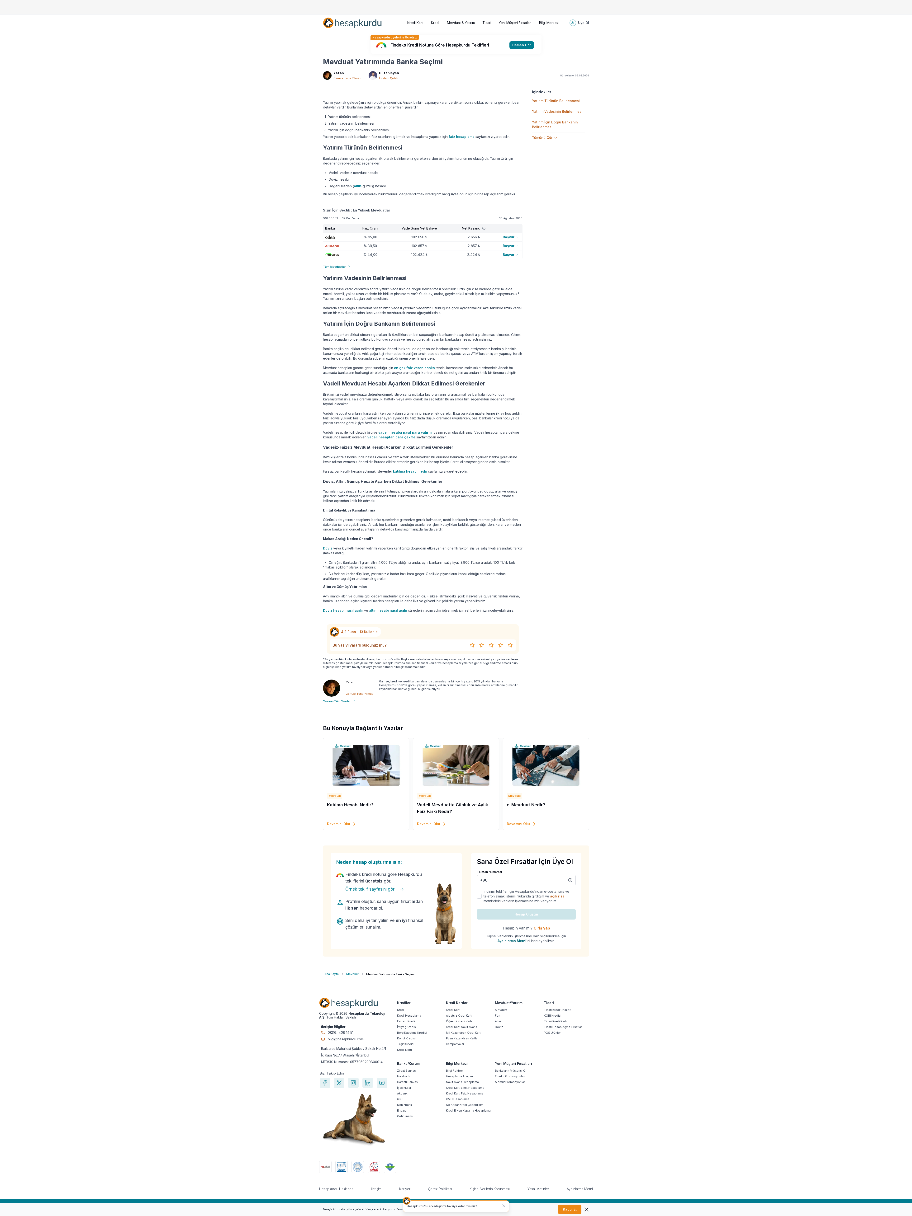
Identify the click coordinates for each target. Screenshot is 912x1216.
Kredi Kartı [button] (415, 23)
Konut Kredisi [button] (406, 1038)
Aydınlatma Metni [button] (580, 1189)
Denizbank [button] (404, 1105)
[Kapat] (503, 1205)
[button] (352, 22)
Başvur (508, 237)
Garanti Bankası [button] (407, 1082)
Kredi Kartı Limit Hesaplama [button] (465, 1087)
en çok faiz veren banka (414, 368)
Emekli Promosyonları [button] (510, 1076)
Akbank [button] (402, 1093)
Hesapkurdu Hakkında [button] (336, 1189)
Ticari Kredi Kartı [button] (555, 1021)
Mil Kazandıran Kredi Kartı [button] (463, 1032)
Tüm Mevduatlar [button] (334, 266)
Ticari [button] (486, 23)
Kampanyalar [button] (455, 1044)
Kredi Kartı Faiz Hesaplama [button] (464, 1093)
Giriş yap (542, 928)
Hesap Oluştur (526, 914)
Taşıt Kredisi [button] (405, 1044)
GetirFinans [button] (405, 1116)
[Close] (586, 1209)
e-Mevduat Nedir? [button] (526, 804)
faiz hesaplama (462, 137)
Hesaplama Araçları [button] (459, 1076)
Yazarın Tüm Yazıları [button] (337, 701)
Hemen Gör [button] (521, 45)
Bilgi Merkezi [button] (549, 23)
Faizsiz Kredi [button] (406, 1021)
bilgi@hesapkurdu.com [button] (346, 1039)
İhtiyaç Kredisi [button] (407, 1027)
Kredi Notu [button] (404, 1050)
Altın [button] (498, 1021)
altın (357, 186)
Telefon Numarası (489, 872)
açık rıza (557, 896)
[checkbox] (479, 896)
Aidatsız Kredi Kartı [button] (459, 1015)
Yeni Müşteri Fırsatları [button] (515, 23)
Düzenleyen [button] (389, 73)
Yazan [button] (338, 73)
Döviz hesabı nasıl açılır (343, 610)
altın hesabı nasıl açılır (388, 610)
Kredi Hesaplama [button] (409, 1015)
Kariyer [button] (404, 1189)
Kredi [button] (435, 23)
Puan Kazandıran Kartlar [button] (462, 1038)
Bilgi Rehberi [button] (455, 1070)
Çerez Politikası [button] (440, 1189)
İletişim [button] (376, 1189)
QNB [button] (400, 1099)
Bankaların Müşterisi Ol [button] (510, 1070)
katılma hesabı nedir (410, 471)
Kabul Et (570, 1209)
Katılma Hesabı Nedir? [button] (350, 804)
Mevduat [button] (501, 1010)
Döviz (328, 548)
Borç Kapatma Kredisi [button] (412, 1032)
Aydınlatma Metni (512, 941)
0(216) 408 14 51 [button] (340, 1032)
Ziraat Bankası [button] (407, 1070)
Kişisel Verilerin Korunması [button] (490, 1189)
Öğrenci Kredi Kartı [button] (459, 1021)
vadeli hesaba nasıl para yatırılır (405, 432)
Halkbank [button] (403, 1076)
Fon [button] (497, 1015)
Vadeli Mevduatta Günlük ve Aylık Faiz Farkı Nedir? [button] (452, 808)
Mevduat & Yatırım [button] (461, 23)
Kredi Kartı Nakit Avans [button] (461, 1027)
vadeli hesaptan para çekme (391, 437)
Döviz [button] (499, 1027)
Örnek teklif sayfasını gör (369, 889)
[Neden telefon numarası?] (570, 880)
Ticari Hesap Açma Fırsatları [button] (563, 1027)
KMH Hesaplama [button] (457, 1099)
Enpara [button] (402, 1110)
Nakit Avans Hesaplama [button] (462, 1082)
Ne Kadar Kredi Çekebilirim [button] (465, 1105)
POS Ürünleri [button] (552, 1032)
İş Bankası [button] (404, 1087)
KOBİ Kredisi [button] (552, 1015)
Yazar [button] (349, 682)
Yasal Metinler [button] (538, 1189)
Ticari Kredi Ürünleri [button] (557, 1010)
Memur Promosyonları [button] (510, 1082)
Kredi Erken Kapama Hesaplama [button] (468, 1110)
